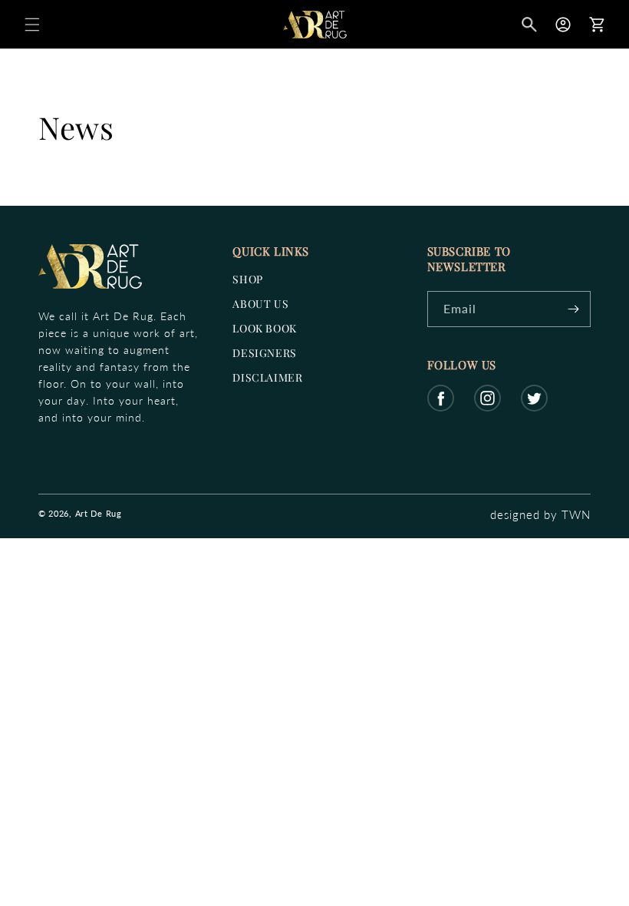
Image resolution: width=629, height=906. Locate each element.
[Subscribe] (573, 309)
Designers (264, 353)
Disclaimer (267, 377)
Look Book (264, 328)
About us (260, 303)
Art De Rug (98, 513)
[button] (32, 24)
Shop (247, 279)
